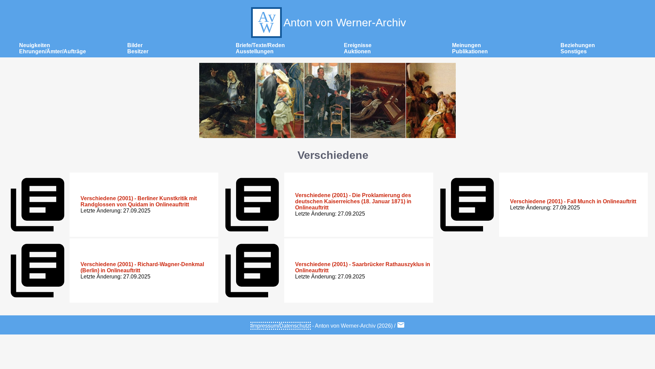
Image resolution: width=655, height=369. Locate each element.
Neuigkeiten (34, 45)
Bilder (135, 45)
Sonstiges (574, 51)
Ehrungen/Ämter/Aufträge (52, 51)
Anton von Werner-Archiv (344, 22)
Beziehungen (578, 45)
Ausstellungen (255, 51)
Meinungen (466, 45)
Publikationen (470, 51)
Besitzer (137, 51)
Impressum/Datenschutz (280, 326)
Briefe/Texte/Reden (260, 45)
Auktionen (357, 51)
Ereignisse (358, 45)
